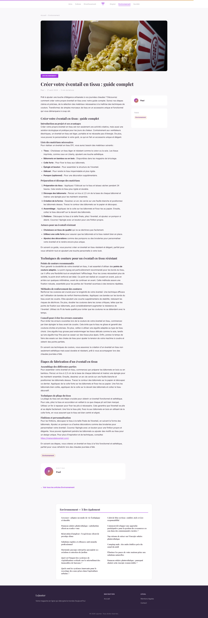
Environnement (124, 4)
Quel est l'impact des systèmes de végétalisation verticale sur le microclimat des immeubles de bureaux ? (80, 560)
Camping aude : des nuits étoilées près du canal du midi (125, 545)
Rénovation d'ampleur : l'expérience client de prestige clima (80, 535)
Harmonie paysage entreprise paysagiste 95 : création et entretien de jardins (80, 551)
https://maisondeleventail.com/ (55, 438)
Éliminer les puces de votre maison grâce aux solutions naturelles (126, 553)
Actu (70, 4)
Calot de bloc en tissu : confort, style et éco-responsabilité (125, 519)
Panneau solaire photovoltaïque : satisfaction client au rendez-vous (80, 527)
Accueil (43, 15)
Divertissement (90, 4)
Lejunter (41, 595)
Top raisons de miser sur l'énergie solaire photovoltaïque (124, 537)
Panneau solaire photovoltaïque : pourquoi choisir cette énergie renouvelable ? (125, 561)
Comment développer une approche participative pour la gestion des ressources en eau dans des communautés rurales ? (126, 528)
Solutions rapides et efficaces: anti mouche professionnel (79, 543)
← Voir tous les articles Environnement (57, 487)
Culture (78, 4)
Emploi (113, 4)
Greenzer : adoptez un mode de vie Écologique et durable (80, 519)
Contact (144, 603)
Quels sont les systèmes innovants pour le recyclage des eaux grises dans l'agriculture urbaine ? (79, 571)
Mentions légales (147, 599)
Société (136, 4)
